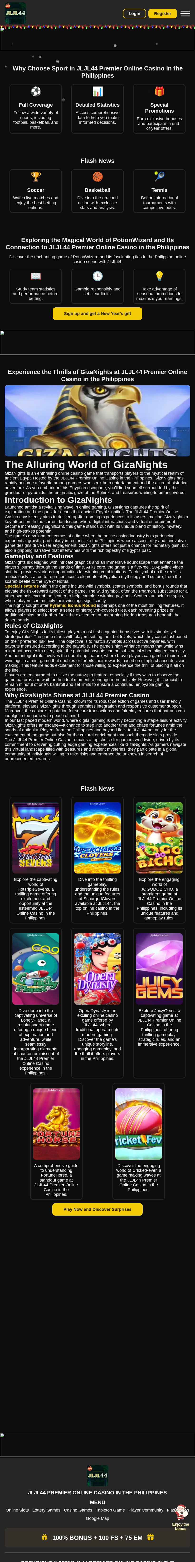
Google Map (97, 1518)
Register (162, 13)
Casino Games (78, 1510)
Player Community (145, 1510)
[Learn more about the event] (97, 49)
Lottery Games (46, 1510)
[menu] (184, 13)
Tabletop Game (110, 1510)
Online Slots (17, 1510)
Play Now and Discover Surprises (97, 1209)
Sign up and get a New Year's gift (97, 313)
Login (134, 13)
